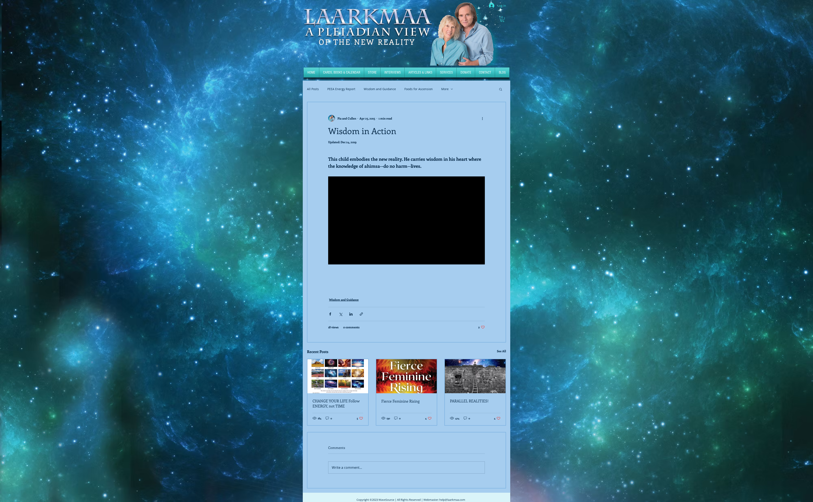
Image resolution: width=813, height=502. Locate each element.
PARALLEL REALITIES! (469, 400)
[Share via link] (361, 314)
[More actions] (482, 118)
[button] (502, 19)
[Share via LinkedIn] (351, 314)
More (445, 89)
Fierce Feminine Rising (400, 401)
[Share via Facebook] (330, 314)
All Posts (313, 89)
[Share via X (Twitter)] (341, 314)
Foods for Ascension (418, 89)
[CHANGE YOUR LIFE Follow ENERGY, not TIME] (337, 376)
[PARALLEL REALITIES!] (475, 376)
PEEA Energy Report (341, 89)
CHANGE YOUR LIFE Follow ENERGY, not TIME (336, 403)
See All (501, 351)
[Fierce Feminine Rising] (406, 376)
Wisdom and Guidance (380, 89)
